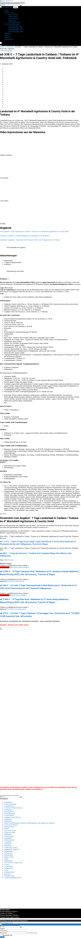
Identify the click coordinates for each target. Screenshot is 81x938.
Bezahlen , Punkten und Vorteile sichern (14, 625)
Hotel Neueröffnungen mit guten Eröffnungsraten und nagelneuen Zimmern (29, 823)
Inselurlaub (8, 838)
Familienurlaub (9, 872)
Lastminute (8, 842)
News (6, 870)
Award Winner (9, 815)
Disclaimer (3, 921)
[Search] (1, 45)
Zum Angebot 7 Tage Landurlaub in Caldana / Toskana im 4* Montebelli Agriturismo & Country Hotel (34, 231)
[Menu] (1, 43)
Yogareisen (8, 819)
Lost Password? (32, 933)
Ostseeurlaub (8, 866)
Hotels (10, 50)
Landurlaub (10, 47)
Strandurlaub (8, 851)
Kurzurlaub (8, 802)
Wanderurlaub (9, 836)
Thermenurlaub (9, 876)
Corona (6, 864)
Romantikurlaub (9, 813)
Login (2, 937)
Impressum (24, 921)
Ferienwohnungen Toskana (9, 915)
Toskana (11, 560)
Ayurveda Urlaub (10, 830)
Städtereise (7, 834)
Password (3, 933)
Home (2, 47)
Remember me (7, 935)
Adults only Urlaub (10, 847)
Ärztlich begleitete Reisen (12, 878)
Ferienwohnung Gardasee (8, 911)
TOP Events (8, 853)
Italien (6, 560)
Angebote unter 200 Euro (12, 817)
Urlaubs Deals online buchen (9, 917)
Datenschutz (16, 921)
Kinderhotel (8, 821)
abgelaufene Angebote (11, 849)
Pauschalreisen (9, 812)
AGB (9, 921)
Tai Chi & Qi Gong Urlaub (13, 862)
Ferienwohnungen (10, 804)
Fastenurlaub (8, 868)
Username (3, 931)
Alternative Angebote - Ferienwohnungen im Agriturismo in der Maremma (25, 236)
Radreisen (7, 874)
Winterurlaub (8, 855)
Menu (15, 7)
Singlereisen (8, 861)
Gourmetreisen (9, 806)
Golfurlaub (7, 844)
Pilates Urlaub (9, 857)
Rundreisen (8, 845)
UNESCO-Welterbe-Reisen (13, 808)
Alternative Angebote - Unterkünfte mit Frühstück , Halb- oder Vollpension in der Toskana (30, 240)
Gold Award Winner (11, 825)
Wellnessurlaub (9, 840)
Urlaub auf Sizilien (6, 913)
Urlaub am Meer (9, 832)
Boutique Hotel (9, 827)
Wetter (6, 859)
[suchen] (21, 5)
